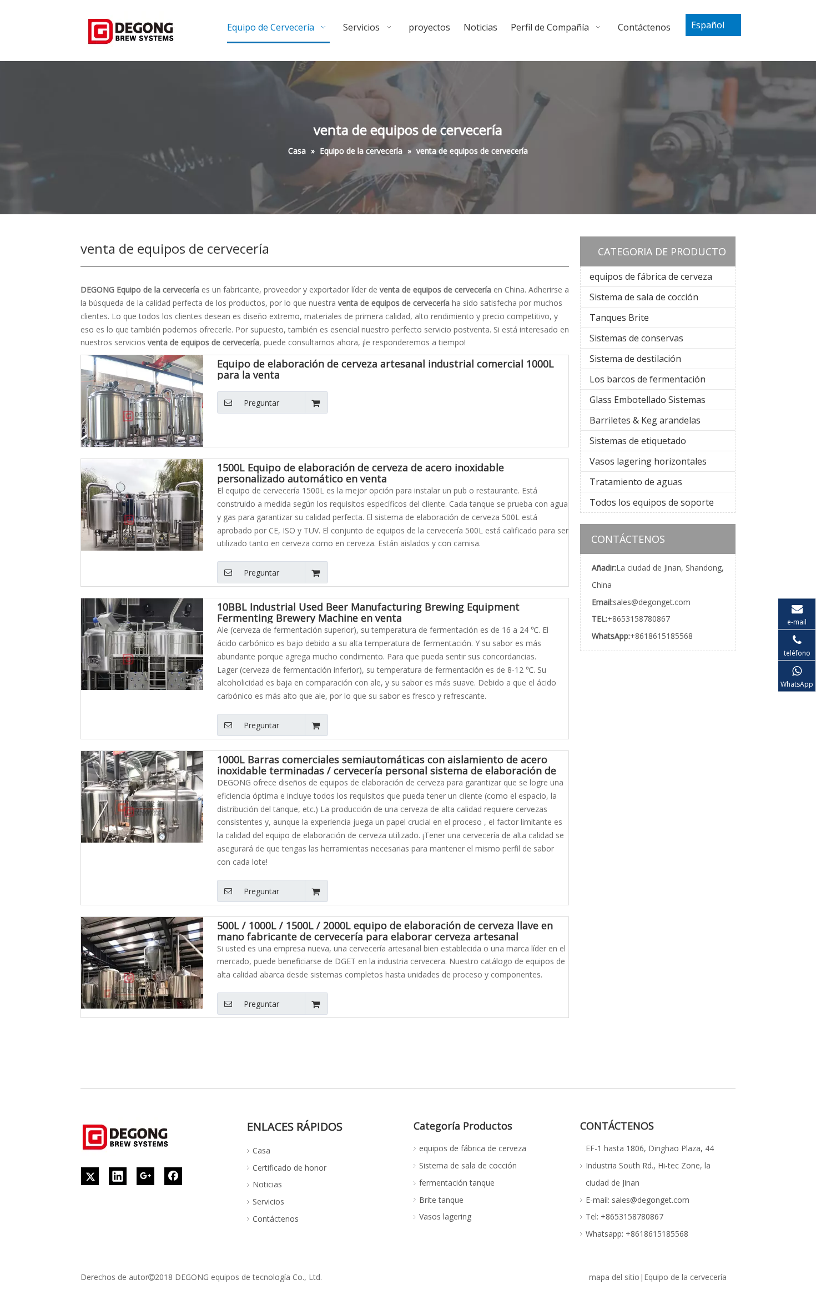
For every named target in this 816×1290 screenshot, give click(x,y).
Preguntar (261, 402)
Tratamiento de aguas (636, 482)
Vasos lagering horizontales (648, 461)
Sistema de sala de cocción (644, 297)
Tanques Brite (619, 317)
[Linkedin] (118, 1176)
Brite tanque (441, 1200)
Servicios (268, 1201)
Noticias (267, 1184)
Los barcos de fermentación (648, 379)
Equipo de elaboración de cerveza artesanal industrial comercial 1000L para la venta (385, 369)
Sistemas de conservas (636, 338)
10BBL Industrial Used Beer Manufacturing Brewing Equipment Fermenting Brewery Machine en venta (368, 612)
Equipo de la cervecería (685, 1277)
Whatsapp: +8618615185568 (637, 1233)
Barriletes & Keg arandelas (645, 420)
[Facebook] (173, 1176)
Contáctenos (276, 1218)
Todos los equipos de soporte (652, 502)
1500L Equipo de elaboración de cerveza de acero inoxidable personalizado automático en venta (360, 473)
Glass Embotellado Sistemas (648, 400)
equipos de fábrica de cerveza (651, 276)
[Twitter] (90, 1176)
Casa (261, 1150)
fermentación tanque (457, 1182)
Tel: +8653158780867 (624, 1216)
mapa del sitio (614, 1277)
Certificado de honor (289, 1167)
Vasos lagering (445, 1216)
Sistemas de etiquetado (638, 441)
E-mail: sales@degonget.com (637, 1200)
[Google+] (145, 1176)
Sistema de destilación (635, 358)
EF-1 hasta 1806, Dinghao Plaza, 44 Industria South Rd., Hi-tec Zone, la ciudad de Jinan (650, 1165)
